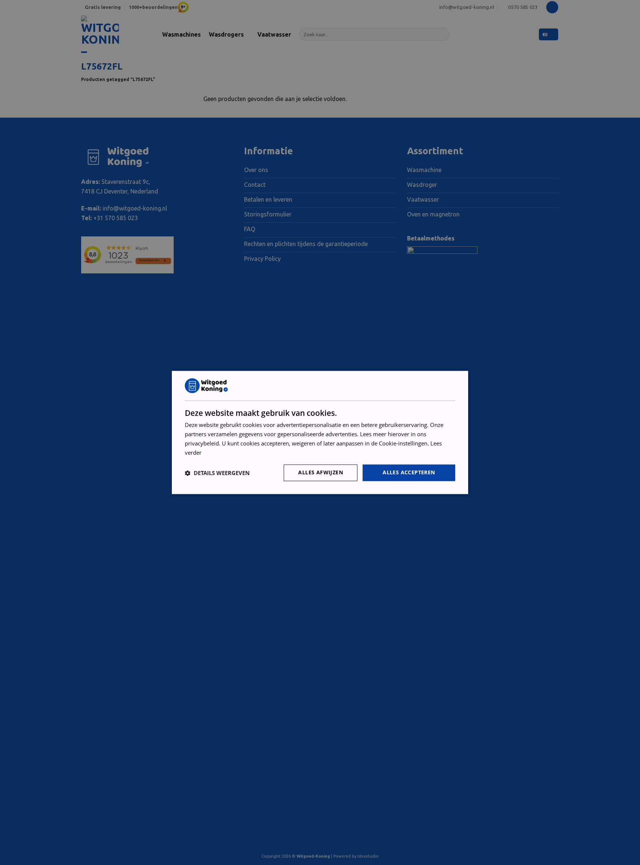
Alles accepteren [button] (409, 472)
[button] (217, 473)
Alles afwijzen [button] (320, 472)
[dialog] (320, 432)
